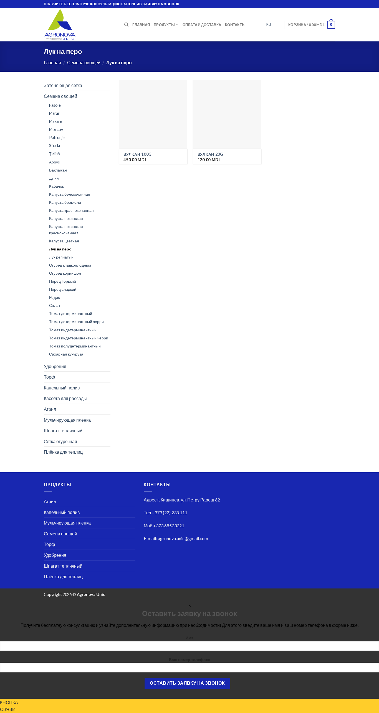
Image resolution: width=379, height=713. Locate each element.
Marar (54, 113)
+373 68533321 (168, 525)
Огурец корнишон (65, 273)
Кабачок (56, 185)
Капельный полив (62, 387)
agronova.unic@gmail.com (183, 538)
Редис (54, 297)
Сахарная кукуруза (66, 353)
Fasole (55, 105)
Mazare (55, 121)
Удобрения (55, 366)
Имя (189, 637)
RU (268, 24)
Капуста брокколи (65, 202)
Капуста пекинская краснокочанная (66, 229)
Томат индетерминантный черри (78, 337)
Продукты (164, 25)
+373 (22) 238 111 (169, 512)
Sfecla (54, 145)
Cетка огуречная (60, 441)
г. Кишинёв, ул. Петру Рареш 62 (188, 499)
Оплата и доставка (202, 25)
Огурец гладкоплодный (70, 265)
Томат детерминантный (70, 313)
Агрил (50, 409)
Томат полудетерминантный (75, 345)
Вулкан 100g (137, 154)
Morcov (56, 129)
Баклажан (58, 169)
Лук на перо (60, 249)
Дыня (54, 177)
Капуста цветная (64, 241)
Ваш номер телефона (189, 659)
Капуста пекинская (66, 218)
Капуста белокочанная (69, 194)
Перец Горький (62, 281)
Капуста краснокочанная (71, 210)
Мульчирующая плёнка (67, 419)
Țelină (54, 153)
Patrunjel (57, 137)
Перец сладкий (62, 289)
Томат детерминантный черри (76, 321)
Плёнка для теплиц (63, 451)
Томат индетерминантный (73, 329)
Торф (49, 376)
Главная (141, 25)
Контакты (235, 25)
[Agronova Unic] (80, 24)
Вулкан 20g (210, 154)
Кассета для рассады (65, 398)
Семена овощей (83, 62)
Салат (54, 305)
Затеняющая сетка (63, 85)
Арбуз (54, 161)
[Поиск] (126, 24)
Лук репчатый (61, 257)
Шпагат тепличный (63, 430)
